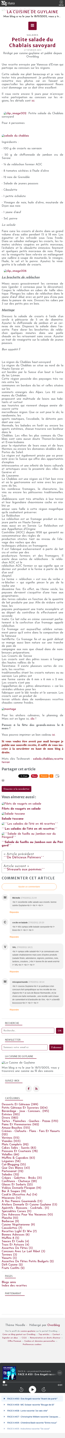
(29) (19, 1181)
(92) (15, 1144)
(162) (20, 1124)
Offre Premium (14, 1341)
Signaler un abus (10, 1338)
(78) (20, 1151)
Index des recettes (14, 1285)
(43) (16, 1168)
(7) (12, 1228)
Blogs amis (9, 1282)
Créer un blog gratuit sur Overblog (18, 1334)
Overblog (53, 1325)
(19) (21, 1188)
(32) (12, 1171)
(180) (10, 1117)
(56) (11, 1161)
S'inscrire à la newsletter (17, 789)
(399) (20, 1104)
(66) (10, 1154)
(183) (11, 1114)
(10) (27, 1214)
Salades (32, 35)
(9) (10, 1221)
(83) (19, 1147)
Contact (56, 1334)
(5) (10, 1238)
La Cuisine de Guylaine (32, 12)
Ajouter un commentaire (29, 887)
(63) (18, 1158)
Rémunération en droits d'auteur (45, 1338)
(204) (25, 1107)
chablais (47, 758)
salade (37, 758)
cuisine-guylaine (28, 1331)
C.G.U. (24, 1338)
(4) (15, 1241)
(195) (25, 1111)
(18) (14, 1191)
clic (32, 718)
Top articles (43, 1334)
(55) (14, 1164)
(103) (11, 1141)
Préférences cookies (32, 1345)
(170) (30, 1121)
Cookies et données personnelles (39, 1341)
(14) (19, 1194)
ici (53, 734)
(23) (17, 1184)
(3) (17, 1248)
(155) (16, 1127)
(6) (16, 1234)
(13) (22, 1201)
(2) (28, 1261)
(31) (22, 1178)
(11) (25, 1208)
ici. (33, 100)
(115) (10, 1137)
